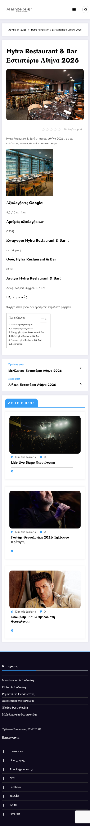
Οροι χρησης (17, 760)
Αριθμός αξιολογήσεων (22, 328)
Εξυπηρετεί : (17, 343)
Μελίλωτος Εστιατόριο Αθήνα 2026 (35, 371)
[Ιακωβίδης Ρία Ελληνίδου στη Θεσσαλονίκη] (45, 589)
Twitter (13, 805)
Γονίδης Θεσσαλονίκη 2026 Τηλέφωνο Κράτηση (40, 539)
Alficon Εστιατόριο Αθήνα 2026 (32, 385)
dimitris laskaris (25, 457)
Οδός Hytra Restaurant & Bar (25, 336)
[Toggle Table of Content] (41, 319)
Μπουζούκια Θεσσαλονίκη (18, 680)
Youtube (14, 796)
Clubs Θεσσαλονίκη (14, 687)
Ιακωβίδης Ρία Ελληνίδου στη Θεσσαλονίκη (33, 619)
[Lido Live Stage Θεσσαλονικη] (45, 434)
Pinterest (15, 814)
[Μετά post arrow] (81, 384)
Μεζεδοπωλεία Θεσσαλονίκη (19, 715)
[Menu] (74, 9)
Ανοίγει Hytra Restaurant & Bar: (26, 340)
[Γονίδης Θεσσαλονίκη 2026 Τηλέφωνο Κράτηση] (45, 509)
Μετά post (14, 378)
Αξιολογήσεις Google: (21, 324)
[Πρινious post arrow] (81, 368)
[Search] (85, 9)
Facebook (15, 787)
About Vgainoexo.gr (22, 769)
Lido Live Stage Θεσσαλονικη (33, 462)
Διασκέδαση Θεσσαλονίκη (18, 701)
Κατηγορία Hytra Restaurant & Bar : (28, 332)
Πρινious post (16, 364)
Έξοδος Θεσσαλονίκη (15, 708)
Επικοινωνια (17, 751)
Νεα (12, 778)
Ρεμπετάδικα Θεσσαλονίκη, (18, 694)
